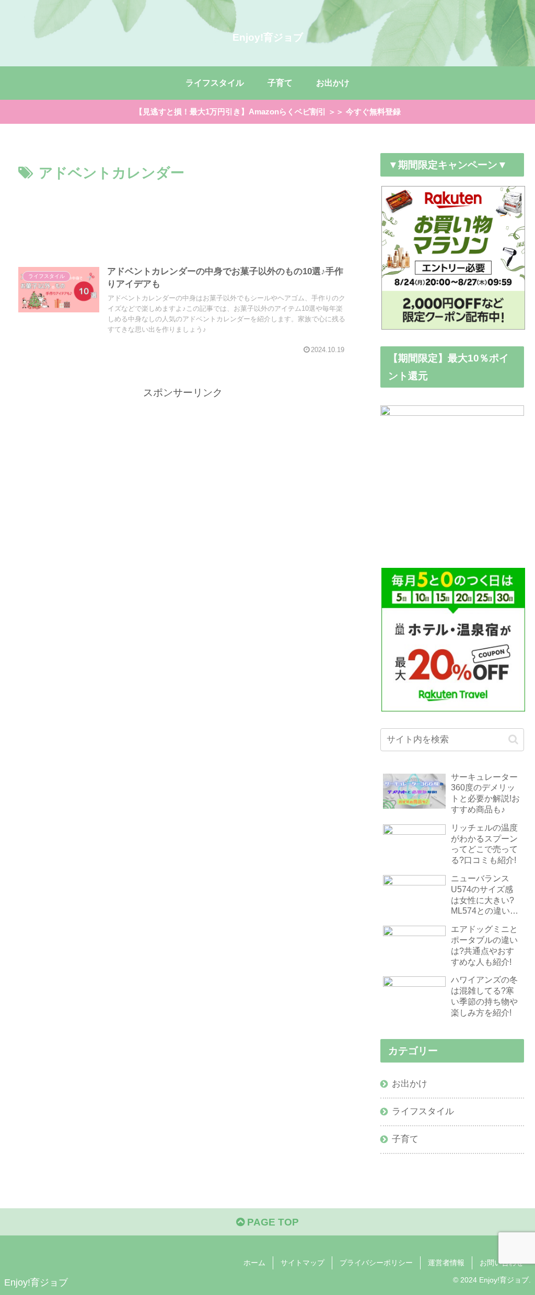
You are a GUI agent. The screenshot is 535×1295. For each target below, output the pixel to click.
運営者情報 (446, 1262)
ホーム (254, 1262)
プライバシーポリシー (376, 1262)
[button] (513, 739)
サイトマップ (302, 1262)
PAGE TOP (272, 1222)
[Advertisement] (182, 216)
